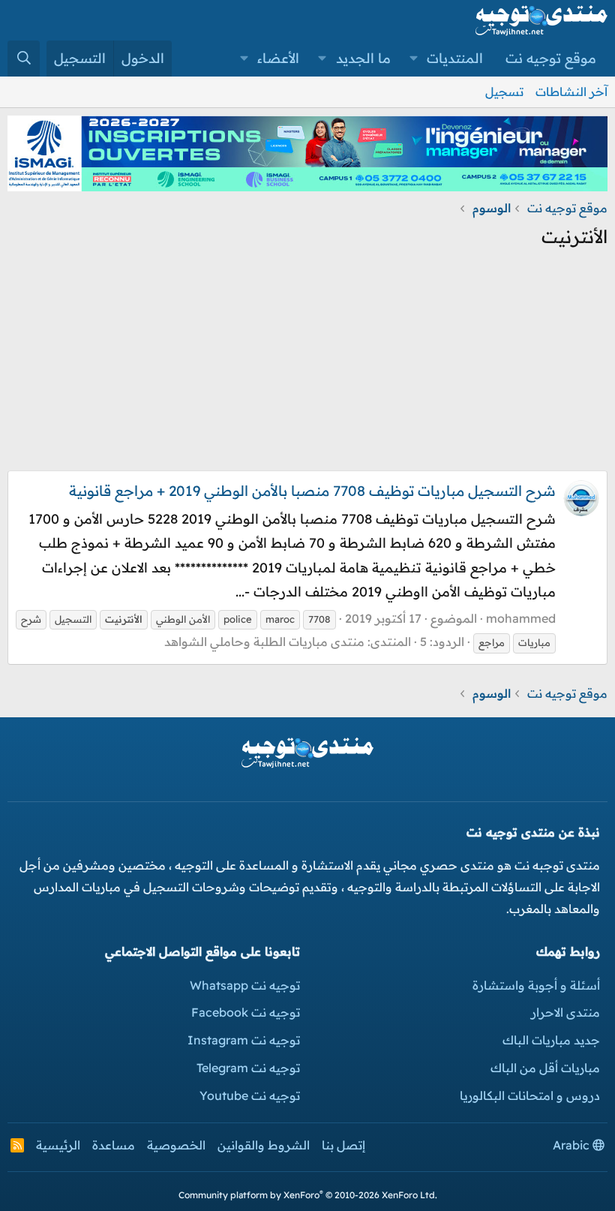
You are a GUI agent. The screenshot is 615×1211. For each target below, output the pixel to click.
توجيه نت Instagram (244, 1039)
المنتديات (455, 58)
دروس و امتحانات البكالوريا (530, 1095)
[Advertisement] (308, 365)
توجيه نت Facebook (245, 1012)
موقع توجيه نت (551, 58)
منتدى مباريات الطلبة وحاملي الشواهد (264, 641)
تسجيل (504, 91)
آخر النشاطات (572, 91)
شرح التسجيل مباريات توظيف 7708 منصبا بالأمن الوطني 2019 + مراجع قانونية (312, 491)
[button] (414, 59)
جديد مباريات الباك (551, 1039)
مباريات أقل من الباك (545, 1067)
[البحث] (24, 59)
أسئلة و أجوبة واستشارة (536, 985)
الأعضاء (278, 58)
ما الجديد (363, 58)
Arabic (572, 1144)
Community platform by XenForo (307, 1194)
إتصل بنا (343, 1144)
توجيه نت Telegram (248, 1067)
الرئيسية (58, 1144)
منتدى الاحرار (565, 1012)
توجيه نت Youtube (250, 1095)
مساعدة (113, 1144)
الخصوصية (176, 1144)
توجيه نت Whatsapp (245, 985)
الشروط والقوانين (264, 1144)
